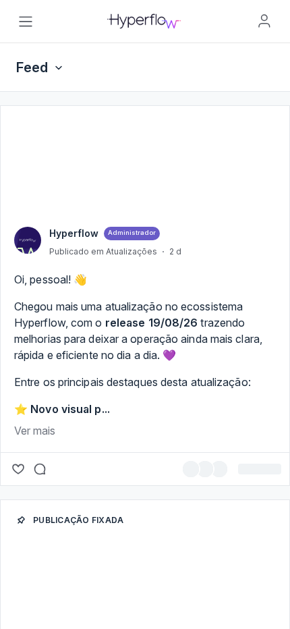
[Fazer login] (264, 20)
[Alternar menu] (25, 21)
